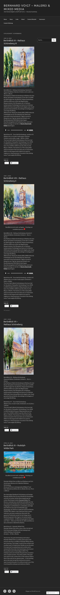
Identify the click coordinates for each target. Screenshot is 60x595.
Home (5, 19)
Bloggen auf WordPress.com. (33, 591)
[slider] (31, 130)
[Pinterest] (14, 591)
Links (17, 19)
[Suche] (54, 40)
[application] (19, 130)
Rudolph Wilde (23, 500)
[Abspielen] (6, 130)
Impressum (42, 19)
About (23, 19)
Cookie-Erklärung (8, 23)
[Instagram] (9, 591)
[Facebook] (4, 591)
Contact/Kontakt (32, 19)
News (11, 19)
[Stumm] (28, 130)
